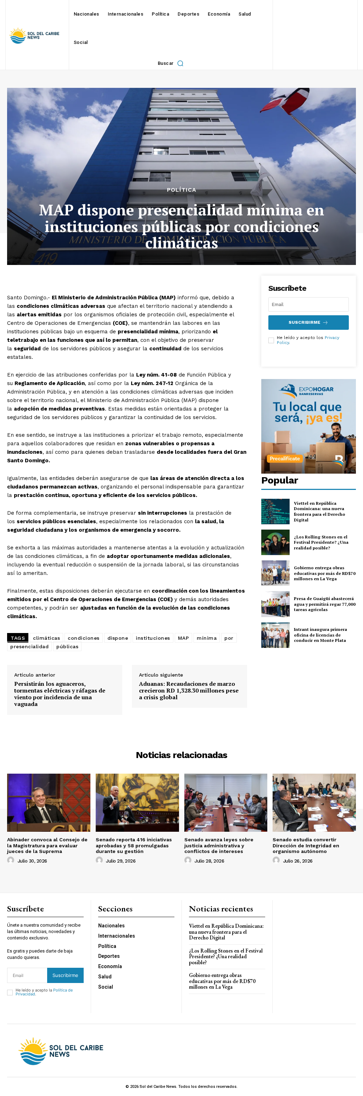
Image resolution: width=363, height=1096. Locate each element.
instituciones (153, 638)
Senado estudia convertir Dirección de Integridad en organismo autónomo (306, 845)
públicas (67, 646)
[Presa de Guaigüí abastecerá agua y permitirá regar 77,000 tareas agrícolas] (275, 604)
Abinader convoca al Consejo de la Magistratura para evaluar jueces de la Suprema (47, 845)
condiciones (84, 638)
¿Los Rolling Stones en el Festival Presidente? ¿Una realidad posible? (321, 542)
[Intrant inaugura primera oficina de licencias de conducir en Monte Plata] (275, 635)
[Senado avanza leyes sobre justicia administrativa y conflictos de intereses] (226, 803)
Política (181, 190)
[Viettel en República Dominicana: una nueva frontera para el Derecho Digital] (275, 511)
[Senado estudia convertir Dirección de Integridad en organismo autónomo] (314, 803)
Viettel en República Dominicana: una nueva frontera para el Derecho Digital (319, 511)
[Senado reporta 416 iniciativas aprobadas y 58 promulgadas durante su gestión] (137, 803)
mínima (207, 638)
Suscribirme (304, 322)
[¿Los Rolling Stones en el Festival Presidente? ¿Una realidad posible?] (275, 542)
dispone (117, 638)
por (229, 638)
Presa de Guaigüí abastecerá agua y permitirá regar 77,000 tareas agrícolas (325, 604)
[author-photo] (11, 860)
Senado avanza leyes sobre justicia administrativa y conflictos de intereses (218, 845)
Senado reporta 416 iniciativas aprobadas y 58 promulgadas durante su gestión (134, 845)
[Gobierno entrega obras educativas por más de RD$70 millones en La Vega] (275, 573)
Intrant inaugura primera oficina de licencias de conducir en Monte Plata (320, 635)
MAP (183, 638)
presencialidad (29, 646)
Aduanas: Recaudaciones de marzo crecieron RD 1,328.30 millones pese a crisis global (189, 690)
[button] (172, 63)
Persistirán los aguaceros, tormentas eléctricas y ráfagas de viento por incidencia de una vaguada (59, 694)
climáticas (46, 638)
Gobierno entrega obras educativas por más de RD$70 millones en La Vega (325, 573)
